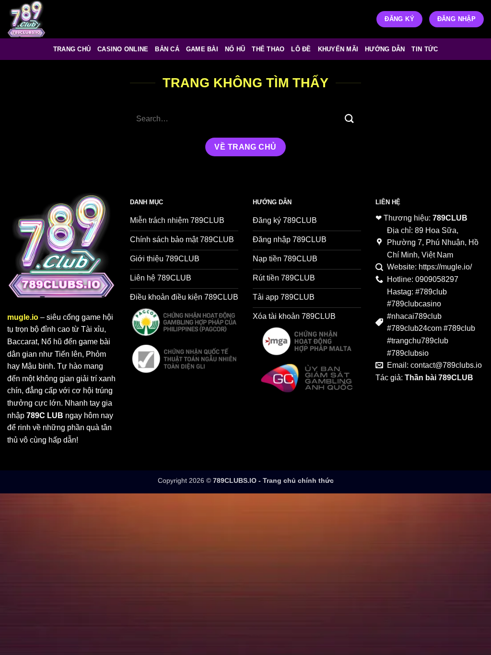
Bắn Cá (167, 49)
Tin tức (424, 49)
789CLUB (450, 218)
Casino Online (122, 49)
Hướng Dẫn (385, 49)
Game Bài (202, 49)
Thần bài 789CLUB (439, 378)
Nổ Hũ (235, 49)
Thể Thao (268, 49)
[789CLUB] (38, 19)
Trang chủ (72, 49)
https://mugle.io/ (445, 267)
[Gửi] (349, 118)
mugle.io (22, 317)
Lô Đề (301, 49)
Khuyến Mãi (338, 49)
